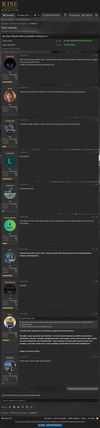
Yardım (83, 418)
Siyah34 (6, 31)
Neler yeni (24, 15)
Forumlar (10, 15)
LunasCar (10, 153)
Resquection (10, 217)
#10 (96, 357)
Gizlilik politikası (73, 418)
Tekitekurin (10, 282)
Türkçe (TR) (7, 418)
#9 (96, 314)
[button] (30, 15)
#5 (96, 184)
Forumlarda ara (23, 19)
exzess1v (10, 185)
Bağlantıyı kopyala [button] (29, 31)
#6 (96, 217)
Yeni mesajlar (8, 19)
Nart (10, 314)
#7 (96, 249)
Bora (10, 88)
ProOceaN (9, 121)
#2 (96, 88)
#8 (96, 281)
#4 (96, 152)
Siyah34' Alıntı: (26, 318)
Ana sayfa (91, 418)
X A (9, 250)
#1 (96, 55)
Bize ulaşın (48, 418)
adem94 (10, 357)
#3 (96, 120)
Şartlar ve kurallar (59, 418)
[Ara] (96, 15)
